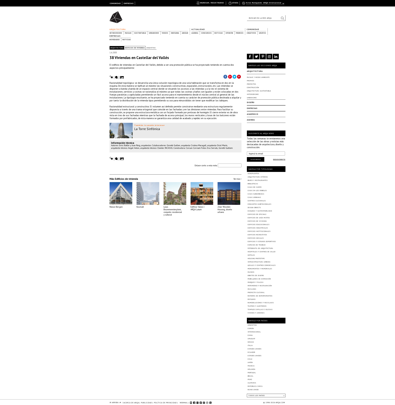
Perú (250, 379)
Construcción (253, 87)
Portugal (252, 373)
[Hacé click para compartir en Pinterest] (239, 76)
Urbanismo (154, 33)
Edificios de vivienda (135, 48)
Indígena (175, 33)
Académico (252, 114)
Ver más (237, 179)
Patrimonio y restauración (260, 286)
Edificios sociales (256, 238)
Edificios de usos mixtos (259, 218)
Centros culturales (257, 201)
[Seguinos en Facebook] (250, 56)
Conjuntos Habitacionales (259, 204)
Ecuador (251, 352)
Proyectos (251, 84)
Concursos (206, 33)
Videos (165, 33)
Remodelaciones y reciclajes (261, 303)
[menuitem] (263, 4)
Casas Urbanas (254, 197)
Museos (251, 272)
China (250, 335)
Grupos (262, 33)
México (251, 342)
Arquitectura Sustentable (259, 91)
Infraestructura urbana (259, 262)
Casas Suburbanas (256, 194)
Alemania (252, 383)
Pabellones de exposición (259, 279)
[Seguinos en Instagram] (269, 56)
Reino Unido (253, 390)
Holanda (251, 369)
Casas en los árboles (257, 191)
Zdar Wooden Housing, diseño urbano (225, 209)
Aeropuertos (253, 174)
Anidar (185, 33)
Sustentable (140, 33)
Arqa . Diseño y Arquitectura (117, 15)
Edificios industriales (258, 228)
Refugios (252, 299)
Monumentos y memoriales (260, 269)
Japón (250, 362)
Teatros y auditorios (257, 306)
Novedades (115, 40)
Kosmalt (140, 206)
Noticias (218, 33)
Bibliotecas (253, 184)
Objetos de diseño (256, 275)
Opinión (229, 33)
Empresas (115, 36)
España (251, 328)
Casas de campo (255, 187)
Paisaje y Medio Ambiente (258, 77)
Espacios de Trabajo (257, 245)
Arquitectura (118, 29)
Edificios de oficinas (257, 214)
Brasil (250, 376)
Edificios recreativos (257, 235)
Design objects (254, 208)
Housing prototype (256, 258)
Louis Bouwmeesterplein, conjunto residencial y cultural (173, 210)
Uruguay (251, 339)
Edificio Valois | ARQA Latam (197, 208)
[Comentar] (116, 77)
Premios (239, 33)
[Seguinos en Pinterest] (263, 56)
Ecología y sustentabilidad (260, 211)
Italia (250, 345)
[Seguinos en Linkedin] (276, 56)
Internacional (254, 332)
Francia (251, 366)
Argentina (151, 48)
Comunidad (253, 29)
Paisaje (128, 33)
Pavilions (252, 289)
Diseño (250, 102)
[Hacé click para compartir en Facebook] (225, 76)
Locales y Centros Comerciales (262, 265)
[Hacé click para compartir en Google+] (230, 76)
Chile (250, 359)
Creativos (251, 33)
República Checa (255, 386)
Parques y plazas (255, 282)
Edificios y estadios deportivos (262, 241)
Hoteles (251, 255)
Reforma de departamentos (260, 296)
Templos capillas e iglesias (260, 309)
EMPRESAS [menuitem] (129, 3)
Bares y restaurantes (258, 180)
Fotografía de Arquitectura (260, 248)
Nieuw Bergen (116, 206)
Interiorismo (116, 33)
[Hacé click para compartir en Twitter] (234, 76)
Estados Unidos (254, 349)
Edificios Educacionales (258, 225)
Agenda (194, 33)
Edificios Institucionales (259, 231)
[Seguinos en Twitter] (256, 56)
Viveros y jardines (256, 313)
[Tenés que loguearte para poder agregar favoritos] (111, 77)
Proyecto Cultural (256, 292)
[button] (282, 18)
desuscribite (279, 159)
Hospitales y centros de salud (261, 252)
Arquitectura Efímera (258, 177)
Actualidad (198, 29)
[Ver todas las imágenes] (122, 76)
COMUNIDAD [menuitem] (115, 3)
